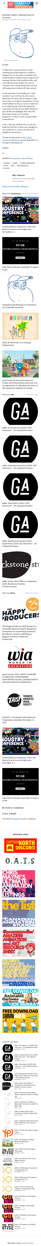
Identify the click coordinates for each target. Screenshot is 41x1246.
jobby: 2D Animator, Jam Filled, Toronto (25, 1225)
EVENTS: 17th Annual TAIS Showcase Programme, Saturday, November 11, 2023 (19, 720)
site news (6, 168)
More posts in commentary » (30, 193)
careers (6, 165)
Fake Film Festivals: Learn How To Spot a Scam (20, 268)
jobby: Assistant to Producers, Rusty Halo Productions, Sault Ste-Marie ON (26, 1104)
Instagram (6, 140)
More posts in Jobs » (33, 394)
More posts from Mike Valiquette (15, 186)
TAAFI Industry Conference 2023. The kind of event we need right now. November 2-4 (19, 229)
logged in (16, 819)
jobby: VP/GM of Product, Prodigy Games (26, 1131)
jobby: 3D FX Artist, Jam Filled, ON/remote (25, 1150)
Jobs (23, 158)
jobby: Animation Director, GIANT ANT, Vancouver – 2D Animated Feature (19, 466)
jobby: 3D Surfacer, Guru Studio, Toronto (25, 1197)
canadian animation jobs (27, 163)
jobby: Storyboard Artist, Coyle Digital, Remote (25, 1159)
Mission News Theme (14, 1243)
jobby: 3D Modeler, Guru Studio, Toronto (25, 1216)
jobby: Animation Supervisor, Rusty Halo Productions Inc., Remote (26, 1122)
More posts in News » (32, 593)
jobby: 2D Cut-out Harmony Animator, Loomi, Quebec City (25, 1188)
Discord (17, 140)
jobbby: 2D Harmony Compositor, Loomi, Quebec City (26, 1169)
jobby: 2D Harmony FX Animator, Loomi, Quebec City (26, 1178)
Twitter (29, 137)
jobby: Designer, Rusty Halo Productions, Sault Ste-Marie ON (26, 1112)
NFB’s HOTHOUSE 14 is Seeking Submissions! (16, 343)
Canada (15, 163)
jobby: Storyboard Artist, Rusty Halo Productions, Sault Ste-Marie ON (26, 1094)
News (31, 158)
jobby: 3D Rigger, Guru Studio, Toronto (25, 1207)
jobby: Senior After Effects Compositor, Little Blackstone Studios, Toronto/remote (19, 584)
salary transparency (22, 165)
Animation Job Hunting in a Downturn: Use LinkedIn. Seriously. (19, 306)
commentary (16, 158)
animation (7, 163)
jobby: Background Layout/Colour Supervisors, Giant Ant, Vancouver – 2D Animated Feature (19, 543)
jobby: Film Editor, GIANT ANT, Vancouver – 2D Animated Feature (17, 504)
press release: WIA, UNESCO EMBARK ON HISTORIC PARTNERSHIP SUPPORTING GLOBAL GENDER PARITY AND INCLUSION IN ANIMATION (20, 678)
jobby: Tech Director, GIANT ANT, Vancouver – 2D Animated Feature (17, 429)
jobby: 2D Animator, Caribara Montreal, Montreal (24, 1141)
